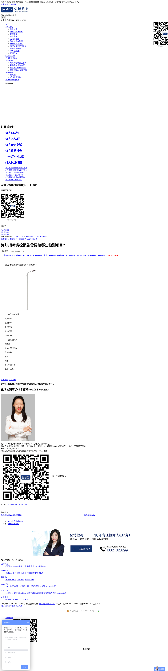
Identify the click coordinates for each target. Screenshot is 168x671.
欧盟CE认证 (40, 586)
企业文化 (13, 36)
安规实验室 (14, 39)
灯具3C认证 (12, 138)
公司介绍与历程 (16, 32)
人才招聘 (24, 599)
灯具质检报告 (13, 150)
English (16, 80)
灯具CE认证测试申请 (18, 70)
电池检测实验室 (16, 44)
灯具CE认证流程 (59, 593)
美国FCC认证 (19, 586)
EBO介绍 (9, 27)
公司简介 (9, 566)
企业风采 (26, 566)
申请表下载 (29, 580)
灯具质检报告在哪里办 (43, 593)
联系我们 (13, 75)
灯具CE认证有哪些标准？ (16, 168)
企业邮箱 (4, 4)
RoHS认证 (9, 586)
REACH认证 (51, 586)
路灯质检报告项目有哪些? (11, 515)
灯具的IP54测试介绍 (14, 175)
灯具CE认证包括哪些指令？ (17, 170)
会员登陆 (9, 80)
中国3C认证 (30, 586)
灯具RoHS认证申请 (18, 68)
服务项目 (28, 573)
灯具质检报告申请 (17, 65)
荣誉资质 (42, 566)
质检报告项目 (5, 232)
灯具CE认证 (10, 56)
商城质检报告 (5, 234)
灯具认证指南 (13, 162)
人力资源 (4, 597)
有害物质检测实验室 (18, 46)
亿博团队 (13, 53)
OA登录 (13, 4)
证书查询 (20, 580)
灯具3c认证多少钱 (26, 593)
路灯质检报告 (89, 515)
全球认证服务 (10, 573)
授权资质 (13, 34)
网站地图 (4, 606)
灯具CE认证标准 (12, 593)
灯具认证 (4, 590)
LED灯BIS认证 (14, 156)
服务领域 (20, 573)
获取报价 (12, 380)
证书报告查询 (15, 77)
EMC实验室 (15, 51)
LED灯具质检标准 (15, 521)
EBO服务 (4, 571)
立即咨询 (4, 380)
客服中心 (9, 72)
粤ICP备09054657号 (47, 604)
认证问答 (29, 236)
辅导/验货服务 (38, 573)
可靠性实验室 (15, 48)
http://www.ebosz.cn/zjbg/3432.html (17, 504)
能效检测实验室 (16, 41)
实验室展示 (17, 566)
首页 (7, 24)
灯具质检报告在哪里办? (15, 177)
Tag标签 (19, 606)
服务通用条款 (10, 580)
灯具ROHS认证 (11, 58)
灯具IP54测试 (13, 144)
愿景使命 (13, 29)
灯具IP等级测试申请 (18, 63)
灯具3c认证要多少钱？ (15, 172)
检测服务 (9, 60)
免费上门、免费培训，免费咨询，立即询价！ (19, 239)
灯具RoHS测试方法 (13, 180)
